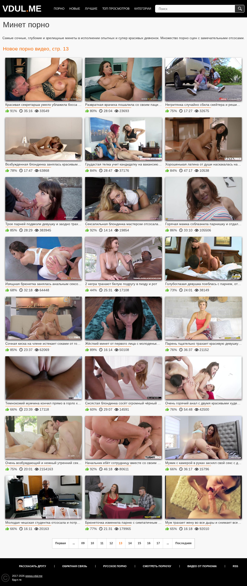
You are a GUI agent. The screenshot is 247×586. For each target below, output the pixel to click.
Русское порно (115, 566)
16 (149, 543)
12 (111, 543)
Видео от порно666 (202, 566)
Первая (60, 543)
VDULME (21, 9)
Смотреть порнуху (157, 566)
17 (158, 543)
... (74, 543)
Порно (59, 8)
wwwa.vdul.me (33, 575)
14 (130, 543)
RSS (235, 566)
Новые (74, 8)
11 (101, 543)
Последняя (183, 543)
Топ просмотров (116, 8)
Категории (142, 8)
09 (83, 543)
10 (92, 543)
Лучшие (91, 8)
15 (139, 543)
